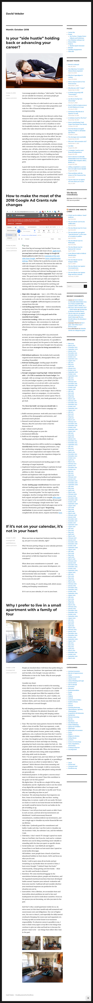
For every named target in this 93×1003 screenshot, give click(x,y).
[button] (31, 943)
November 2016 (72, 425)
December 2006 (72, 542)
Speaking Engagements (75, 49)
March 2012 (71, 462)
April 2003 (71, 626)
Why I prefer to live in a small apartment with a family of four (33, 609)
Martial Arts (71, 715)
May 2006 (71, 555)
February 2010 (72, 477)
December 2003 (72, 610)
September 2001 (72, 656)
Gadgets (70, 696)
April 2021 (71, 366)
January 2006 (72, 563)
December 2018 (72, 383)
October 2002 (72, 637)
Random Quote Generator (77, 46)
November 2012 (72, 456)
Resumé (70, 47)
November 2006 (72, 544)
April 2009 (71, 490)
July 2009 (71, 486)
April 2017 (71, 418)
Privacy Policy (72, 42)
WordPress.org (72, 768)
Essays (70, 34)
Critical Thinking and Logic (76, 681)
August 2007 (71, 526)
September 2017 (72, 408)
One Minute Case (73, 723)
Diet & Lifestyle (72, 684)
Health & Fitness (73, 702)
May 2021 (71, 364)
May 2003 (71, 624)
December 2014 (72, 441)
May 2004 (71, 601)
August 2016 (71, 431)
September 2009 (73, 484)
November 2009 (72, 483)
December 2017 (72, 402)
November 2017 (72, 404)
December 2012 (72, 454)
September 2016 (73, 429)
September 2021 (72, 359)
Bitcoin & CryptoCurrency (75, 673)
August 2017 (71, 410)
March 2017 (71, 420)
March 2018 (71, 399)
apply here (56, 251)
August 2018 (71, 389)
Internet (70, 705)
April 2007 (71, 534)
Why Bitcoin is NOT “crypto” (76, 88)
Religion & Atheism (73, 736)
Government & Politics (74, 700)
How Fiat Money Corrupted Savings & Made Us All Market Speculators (76, 130)
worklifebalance (11, 543)
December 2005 (72, 565)
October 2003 (72, 614)
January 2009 (72, 496)
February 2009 (72, 494)
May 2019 (71, 380)
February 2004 (72, 607)
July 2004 (71, 597)
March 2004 (71, 605)
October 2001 (72, 654)
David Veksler (15, 13)
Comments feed (72, 766)
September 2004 (73, 593)
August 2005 (71, 572)
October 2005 (72, 568)
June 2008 (71, 507)
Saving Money (72, 738)
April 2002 (71, 648)
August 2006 (72, 549)
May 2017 (71, 416)
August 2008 (71, 505)
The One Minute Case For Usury (77, 228)
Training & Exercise (74, 747)
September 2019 (73, 376)
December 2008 (72, 498)
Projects (70, 44)
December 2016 (72, 423)
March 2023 (71, 345)
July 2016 (70, 433)
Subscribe (71, 51)
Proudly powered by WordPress (25, 995)
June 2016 (71, 435)
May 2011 (70, 471)
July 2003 (70, 620)
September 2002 (73, 639)
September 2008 (73, 504)
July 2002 (71, 643)
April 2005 (71, 580)
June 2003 (71, 622)
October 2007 (72, 523)
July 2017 (70, 412)
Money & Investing (73, 717)
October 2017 (72, 406)
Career (8, 95)
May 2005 (71, 578)
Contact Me (71, 32)
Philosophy (71, 728)
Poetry (70, 732)
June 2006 (71, 553)
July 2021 (70, 362)
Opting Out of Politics (74, 726)
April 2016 (71, 437)
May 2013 (71, 448)
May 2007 (71, 532)
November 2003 (72, 612)
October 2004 (72, 591)
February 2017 (72, 422)
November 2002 (72, 635)
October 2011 (72, 469)
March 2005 (71, 582)
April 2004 (71, 603)
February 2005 (72, 584)
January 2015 (72, 439)
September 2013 (72, 444)
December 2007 (72, 519)
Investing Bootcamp (74, 707)
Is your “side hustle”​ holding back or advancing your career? (32, 42)
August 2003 (71, 618)
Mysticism (71, 721)
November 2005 (72, 566)
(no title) (70, 146)
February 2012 (72, 463)
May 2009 (71, 488)
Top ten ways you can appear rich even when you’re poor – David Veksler (76, 315)
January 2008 (72, 517)
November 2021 (72, 355)
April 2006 (71, 557)
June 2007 (71, 530)
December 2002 (72, 633)
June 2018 (71, 393)
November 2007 (72, 521)
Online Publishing (11, 248)
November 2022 (72, 347)
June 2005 (71, 576)
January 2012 (72, 465)
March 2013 (71, 452)
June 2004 (71, 599)
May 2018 (71, 395)
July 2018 (70, 391)
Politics (70, 734)
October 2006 (72, 545)
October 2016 (72, 427)
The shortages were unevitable (77, 137)
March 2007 (71, 536)
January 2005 (72, 586)
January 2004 (72, 608)
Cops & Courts (72, 679)
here (60, 513)
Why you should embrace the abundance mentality (77, 319)
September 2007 (73, 525)
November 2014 (72, 443)
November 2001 (72, 652)
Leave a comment (11, 98)
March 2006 (71, 559)
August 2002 (71, 641)
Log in (70, 762)
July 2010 (70, 473)
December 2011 (72, 467)
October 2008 (72, 502)
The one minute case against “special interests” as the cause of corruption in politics (77, 234)
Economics (71, 686)
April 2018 (71, 397)
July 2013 (70, 446)
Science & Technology (74, 742)
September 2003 (73, 616)
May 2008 (71, 509)
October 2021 (72, 357)
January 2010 (72, 479)
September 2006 (73, 547)
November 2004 (72, 589)
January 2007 (72, 540)
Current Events (72, 683)
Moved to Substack (73, 64)
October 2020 (72, 370)
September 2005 (73, 570)
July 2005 (71, 574)
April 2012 (71, 460)
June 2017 (71, 414)
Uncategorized (10, 540)
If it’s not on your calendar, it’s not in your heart (34, 528)
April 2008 (71, 511)
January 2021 (72, 368)
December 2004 (72, 587)
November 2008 (72, 500)
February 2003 (72, 629)
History (70, 704)
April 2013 (71, 450)
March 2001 (71, 658)
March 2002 (71, 650)
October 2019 (72, 374)
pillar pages (57, 497)
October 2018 (72, 387)
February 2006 (72, 561)
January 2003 (72, 631)
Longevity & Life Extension (76, 713)
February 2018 (72, 401)
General (70, 698)
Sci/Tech (70, 740)
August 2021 (71, 361)
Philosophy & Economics (75, 730)
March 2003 (71, 627)
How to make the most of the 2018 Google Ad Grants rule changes (33, 200)
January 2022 (72, 351)
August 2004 (71, 595)
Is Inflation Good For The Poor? (77, 118)
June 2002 (71, 645)
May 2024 (71, 343)
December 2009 (72, 481)
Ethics (70, 694)
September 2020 (73, 372)
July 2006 (71, 551)
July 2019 (70, 378)
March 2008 (71, 513)
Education (71, 688)
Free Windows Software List (76, 40)
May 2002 (71, 647)
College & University (74, 677)
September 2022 (73, 349)
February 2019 (72, 381)
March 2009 (71, 492)
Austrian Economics (74, 671)
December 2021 (72, 353)
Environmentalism (73, 690)
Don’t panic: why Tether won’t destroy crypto (76, 324)
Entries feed (71, 764)
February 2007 (72, 538)
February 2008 (72, 515)
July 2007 (71, 528)
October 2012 (72, 458)
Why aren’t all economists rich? (77, 141)
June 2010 (71, 475)
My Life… (70, 719)
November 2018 (72, 385)
